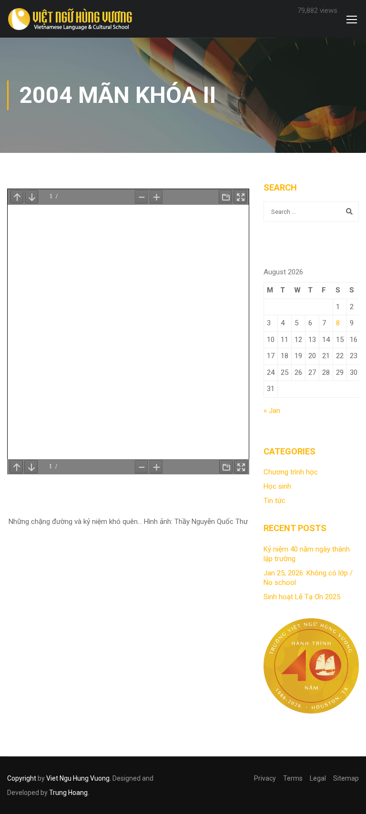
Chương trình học (291, 472)
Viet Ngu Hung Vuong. (78, 778)
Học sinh (277, 486)
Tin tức (274, 500)
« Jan (272, 410)
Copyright (21, 778)
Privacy (265, 778)
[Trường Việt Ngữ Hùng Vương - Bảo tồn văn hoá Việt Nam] (72, 20)
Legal (318, 778)
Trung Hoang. (69, 792)
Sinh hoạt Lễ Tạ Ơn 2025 (302, 597)
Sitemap (346, 778)
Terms (293, 778)
